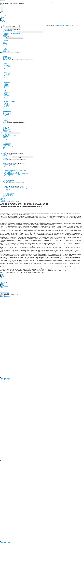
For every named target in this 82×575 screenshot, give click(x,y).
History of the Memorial (7, 47)
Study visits (5, 155)
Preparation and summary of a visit (9, 135)
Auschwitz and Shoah (7, 111)
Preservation (5, 35)
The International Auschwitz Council (10, 31)
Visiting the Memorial (7, 181)
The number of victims (7, 126)
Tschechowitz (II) (7, 110)
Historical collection (7, 36)
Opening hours (6, 139)
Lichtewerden (7, 92)
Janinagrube (6, 86)
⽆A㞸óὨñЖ (3, 21)
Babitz (5, 63)
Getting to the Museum (7, 141)
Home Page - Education (7, 154)
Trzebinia (6, 108)
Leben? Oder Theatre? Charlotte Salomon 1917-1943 (14, 169)
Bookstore (3, 16)
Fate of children (6, 114)
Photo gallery (6, 41)
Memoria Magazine (8, 30)
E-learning (5, 182)
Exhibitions (5, 163)
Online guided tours (7, 138)
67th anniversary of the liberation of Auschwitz (10, 201)
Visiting (8, 25)
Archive (5, 158)
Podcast (6, 186)
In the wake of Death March (9, 123)
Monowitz (6, 94)
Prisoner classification (7, 113)
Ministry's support (4, 286)
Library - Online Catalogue (8, 189)
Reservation (3, 18)
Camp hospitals (6, 118)
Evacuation (5, 122)
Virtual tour (5, 147)
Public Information (5, 282)
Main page (3, 198)
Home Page (3, 15)
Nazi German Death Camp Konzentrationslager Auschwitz (15, 170)
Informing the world (6, 121)
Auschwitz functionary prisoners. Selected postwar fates (17, 188)
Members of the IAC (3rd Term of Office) (12, 33)
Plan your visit (5, 148)
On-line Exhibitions (6, 145)
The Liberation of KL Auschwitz (10, 176)
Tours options (5, 137)
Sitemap (3, 275)
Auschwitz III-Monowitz (7, 58)
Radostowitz (6, 99)
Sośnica (5, 102)
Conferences (5, 159)
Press (2, 277)
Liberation (5, 125)
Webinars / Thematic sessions (9, 162)
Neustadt (6, 96)
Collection (6, 40)
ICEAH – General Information (8, 193)
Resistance (5, 120)
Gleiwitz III (6, 78)
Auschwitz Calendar (7, 129)
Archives (4, 37)
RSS (2, 284)
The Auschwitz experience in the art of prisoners (13, 175)
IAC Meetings (6, 34)
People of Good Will (8, 171)
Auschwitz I (5, 56)
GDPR (2, 291)
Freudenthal (6, 74)
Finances (4, 42)
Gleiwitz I (6, 76)
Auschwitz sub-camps (7, 59)
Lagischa (6, 90)
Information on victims (7, 131)
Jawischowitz (6, 87)
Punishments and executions (8, 116)
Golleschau (6, 81)
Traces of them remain (8, 179)
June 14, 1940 (7, 168)
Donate (2, 17)
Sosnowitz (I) (6, 103)
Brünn (5, 68)
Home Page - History (7, 54)
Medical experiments (7, 119)
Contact (4, 50)
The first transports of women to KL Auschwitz (15, 187)
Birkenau (6, 64)
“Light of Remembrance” (7, 194)
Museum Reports (6, 44)
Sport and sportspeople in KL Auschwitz (12, 174)
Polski (2, 20)
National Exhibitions (7, 144)
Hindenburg (6, 84)
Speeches (3, 200)
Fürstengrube (6, 75)
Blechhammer (7, 66)
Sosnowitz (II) (7, 104)
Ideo (4, 295)
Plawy (5, 97)
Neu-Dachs (6, 95)
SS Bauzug (6, 105)
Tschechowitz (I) (7, 109)
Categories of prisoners (7, 112)
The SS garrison (6, 127)
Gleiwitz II (6, 77)
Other (2, 199)
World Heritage (4, 289)
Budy (5, 70)
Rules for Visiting (6, 142)
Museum (31, 25)
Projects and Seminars (7, 157)
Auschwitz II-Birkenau (7, 57)
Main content (2, 0)
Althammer (6, 62)
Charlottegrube (7, 71)
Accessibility (6, 39)
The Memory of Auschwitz (9, 178)
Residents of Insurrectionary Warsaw (11, 172)
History (4, 25)
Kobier (5, 89)
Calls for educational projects (8, 195)
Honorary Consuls (6, 51)
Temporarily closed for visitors (9, 146)
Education (18, 25)
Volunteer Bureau (6, 191)
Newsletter (3, 278)
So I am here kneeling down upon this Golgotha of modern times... (17, 173)
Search (2, 19)
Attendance (5, 151)
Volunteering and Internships (7, 280)
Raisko (5, 100)
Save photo (3, 573)
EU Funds (3, 287)
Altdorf (5, 61)
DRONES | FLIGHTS (5, 290)
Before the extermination (7, 55)
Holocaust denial (6, 128)
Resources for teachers (7, 192)
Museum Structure (6, 45)
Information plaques (7, 149)
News (4, 29)
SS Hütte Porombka (8, 106)
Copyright (3, 281)
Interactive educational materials (10, 184)
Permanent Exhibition (7, 143)
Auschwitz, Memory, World (9, 164)
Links (2, 283)
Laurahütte (6, 91)
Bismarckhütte (7, 65)
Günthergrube (7, 82)
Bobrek (5, 67)
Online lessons (7, 185)
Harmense (6, 83)
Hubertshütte (6, 85)
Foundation (5, 43)
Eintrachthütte (7, 73)
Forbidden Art (7, 165)
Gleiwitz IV (6, 80)
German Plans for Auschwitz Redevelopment (13, 166)
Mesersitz (6, 93)
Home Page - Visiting (7, 134)
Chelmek (6, 72)
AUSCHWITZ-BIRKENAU (62, 25)
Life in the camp (6, 115)
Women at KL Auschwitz (9, 180)
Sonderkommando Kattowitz (9, 101)
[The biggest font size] (2, 12)
